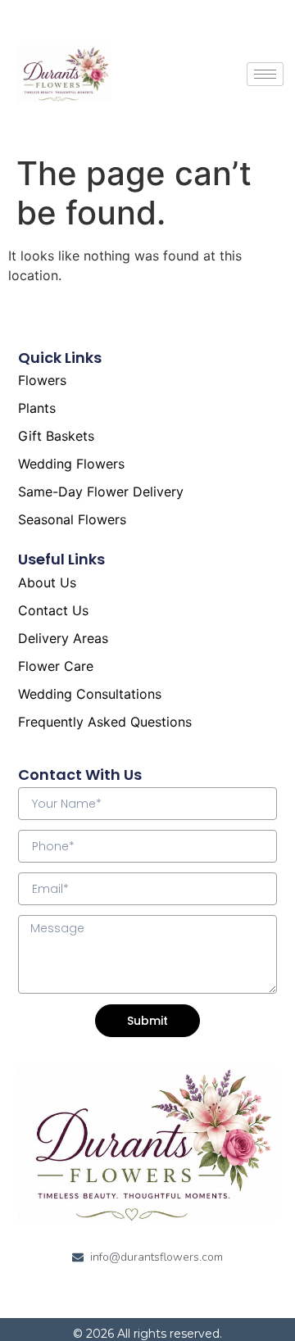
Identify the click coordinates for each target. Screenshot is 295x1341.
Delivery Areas (63, 638)
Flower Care (55, 666)
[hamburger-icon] (265, 74)
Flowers (42, 380)
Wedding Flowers (71, 463)
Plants (37, 408)
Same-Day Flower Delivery (101, 491)
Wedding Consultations (89, 694)
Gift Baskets (56, 436)
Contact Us (53, 610)
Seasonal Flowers (72, 519)
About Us (47, 582)
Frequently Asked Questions (105, 722)
